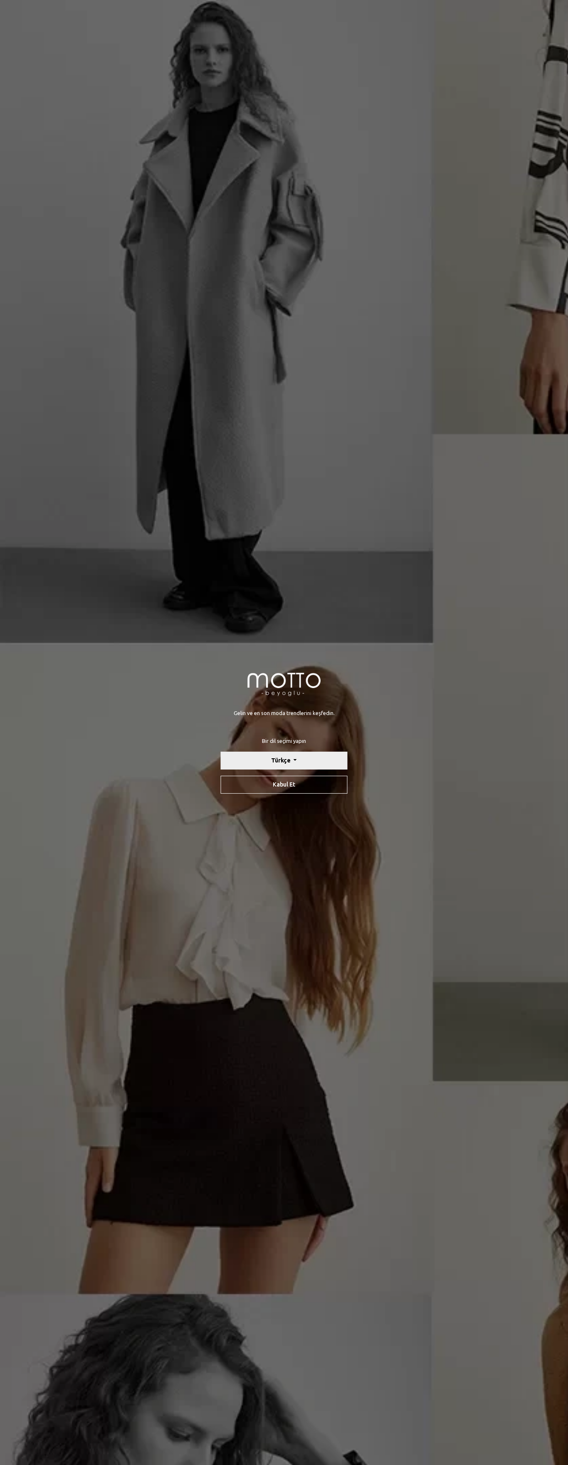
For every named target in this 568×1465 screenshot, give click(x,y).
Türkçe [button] (281, 760)
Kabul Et (284, 784)
